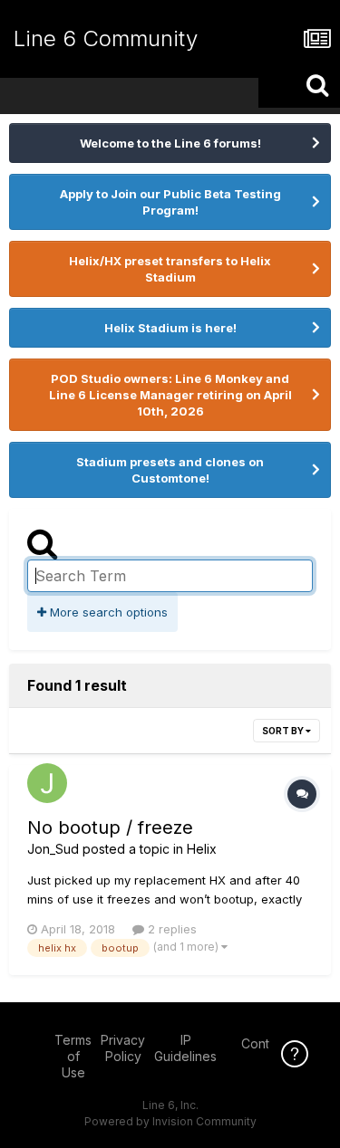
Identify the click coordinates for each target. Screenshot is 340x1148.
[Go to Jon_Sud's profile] (47, 783)
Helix (202, 848)
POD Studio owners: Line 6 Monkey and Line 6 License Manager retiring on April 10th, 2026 (170, 394)
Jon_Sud (53, 848)
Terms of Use (73, 1056)
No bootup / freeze (110, 827)
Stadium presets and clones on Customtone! (170, 469)
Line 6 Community (106, 38)
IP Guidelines (185, 1048)
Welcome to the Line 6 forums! (170, 143)
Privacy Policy (123, 1048)
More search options (107, 612)
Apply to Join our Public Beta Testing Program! (170, 202)
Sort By (284, 730)
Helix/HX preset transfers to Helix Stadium (170, 269)
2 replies (170, 929)
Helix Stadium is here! (170, 327)
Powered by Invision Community (170, 1121)
